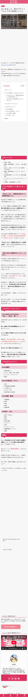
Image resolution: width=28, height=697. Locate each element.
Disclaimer (18, 693)
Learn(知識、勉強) (11, 113)
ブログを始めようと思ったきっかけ (14, 93)
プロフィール (8, 90)
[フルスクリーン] (25, 648)
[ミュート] (22, 648)
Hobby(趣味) (9, 109)
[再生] (3, 648)
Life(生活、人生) (10, 115)
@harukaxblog (5, 65)
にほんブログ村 (7, 549)
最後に (6, 118)
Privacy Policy (11, 693)
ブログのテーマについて (11, 103)
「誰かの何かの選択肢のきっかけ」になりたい (15, 99)
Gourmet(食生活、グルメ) (13, 111)
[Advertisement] (14, 45)
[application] (14, 642)
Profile (3, 6)
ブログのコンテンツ (10, 106)
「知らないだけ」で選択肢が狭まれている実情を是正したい (15, 96)
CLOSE (22, 85)
